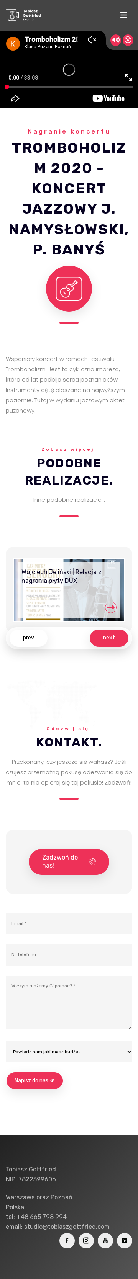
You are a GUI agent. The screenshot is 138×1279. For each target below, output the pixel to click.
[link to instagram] (86, 1240)
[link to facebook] (67, 1240)
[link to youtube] (105, 1240)
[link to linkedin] (124, 1240)
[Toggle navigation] (123, 15)
